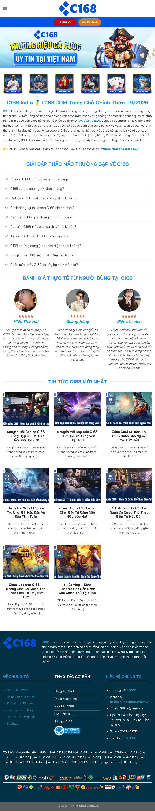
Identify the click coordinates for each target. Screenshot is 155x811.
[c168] (77, 8)
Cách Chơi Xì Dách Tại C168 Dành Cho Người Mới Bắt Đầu (129, 436)
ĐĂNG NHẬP (90, 22)
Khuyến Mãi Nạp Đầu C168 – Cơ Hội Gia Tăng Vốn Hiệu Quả (77, 436)
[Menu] (5, 8)
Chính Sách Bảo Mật (20, 697)
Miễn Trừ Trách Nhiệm (21, 710)
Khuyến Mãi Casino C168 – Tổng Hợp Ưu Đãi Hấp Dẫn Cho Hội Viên (26, 436)
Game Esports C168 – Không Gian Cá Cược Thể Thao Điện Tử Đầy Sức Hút (25, 591)
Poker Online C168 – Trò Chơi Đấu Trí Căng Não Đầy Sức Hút (77, 512)
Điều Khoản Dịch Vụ (20, 703)
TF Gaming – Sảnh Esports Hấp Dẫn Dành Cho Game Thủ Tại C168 (77, 589)
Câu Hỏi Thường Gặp (21, 717)
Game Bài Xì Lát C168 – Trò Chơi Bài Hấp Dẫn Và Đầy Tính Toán (26, 512)
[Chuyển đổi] (6, 179)
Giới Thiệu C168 (17, 690)
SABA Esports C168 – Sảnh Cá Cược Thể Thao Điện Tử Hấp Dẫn (129, 512)
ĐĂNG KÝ (65, 22)
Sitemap (12, 723)
